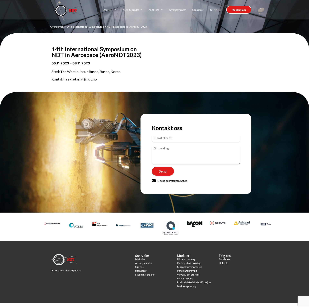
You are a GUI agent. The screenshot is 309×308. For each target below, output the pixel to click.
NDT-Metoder (131, 9)
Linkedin (223, 262)
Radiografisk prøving (188, 262)
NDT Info (154, 9)
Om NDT (108, 9)
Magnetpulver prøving (189, 266)
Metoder (140, 259)
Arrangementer (177, 9)
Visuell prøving (185, 278)
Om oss (139, 266)
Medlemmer (239, 9)
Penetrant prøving (187, 270)
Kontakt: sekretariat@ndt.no (74, 79)
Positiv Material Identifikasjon (194, 282)
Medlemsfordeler (145, 274)
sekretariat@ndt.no (70, 270)
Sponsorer (198, 9)
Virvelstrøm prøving (188, 274)
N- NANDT (216, 9)
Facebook (224, 259)
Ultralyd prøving (186, 259)
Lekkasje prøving (186, 286)
